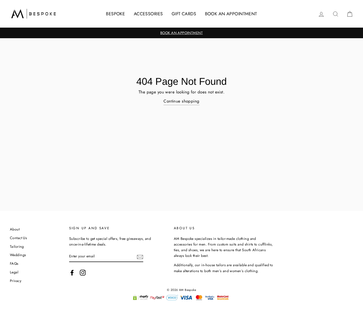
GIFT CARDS (184, 14)
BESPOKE (115, 14)
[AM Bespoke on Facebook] (72, 272)
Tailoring (17, 246)
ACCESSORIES (148, 14)
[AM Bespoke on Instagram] (83, 272)
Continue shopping (181, 101)
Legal (14, 272)
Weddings (18, 254)
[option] (181, 33)
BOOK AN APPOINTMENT (231, 14)
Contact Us (18, 237)
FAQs (14, 263)
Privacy (15, 280)
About (15, 229)
